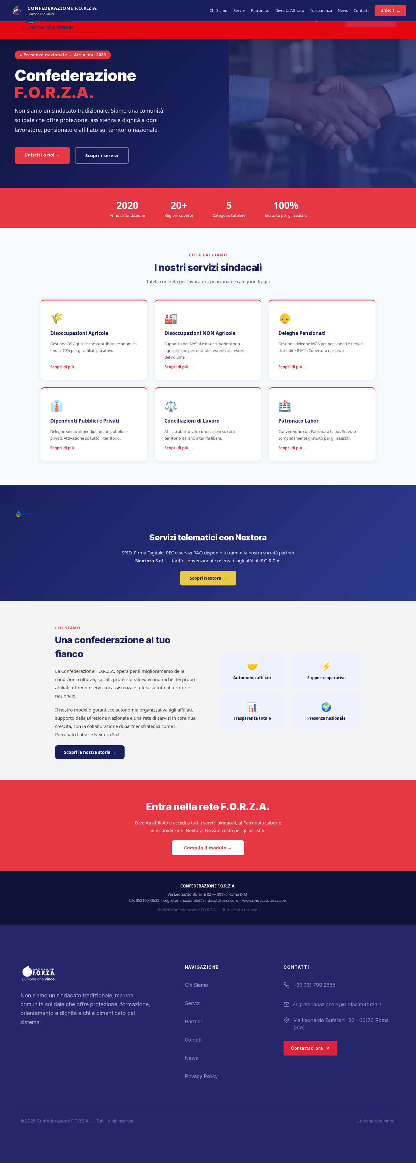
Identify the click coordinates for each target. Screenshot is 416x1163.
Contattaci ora (307, 1048)
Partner (194, 1021)
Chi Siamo (218, 10)
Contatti (361, 10)
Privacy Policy (201, 1076)
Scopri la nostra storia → (90, 752)
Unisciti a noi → (42, 155)
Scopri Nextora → (208, 578)
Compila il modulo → (208, 848)
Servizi (239, 10)
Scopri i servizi (101, 155)
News (343, 10)
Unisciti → (390, 10)
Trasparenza (321, 10)
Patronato (260, 10)
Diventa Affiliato (289, 10)
